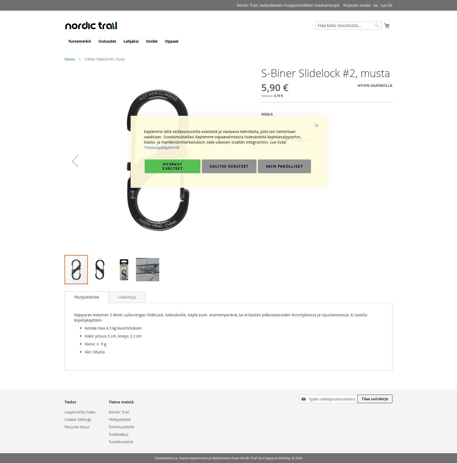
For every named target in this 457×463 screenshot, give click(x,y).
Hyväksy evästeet (172, 166)
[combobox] (348, 25)
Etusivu (70, 59)
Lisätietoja (127, 297)
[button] (75, 161)
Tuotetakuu (119, 434)
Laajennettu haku (80, 412)
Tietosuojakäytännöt (162, 147)
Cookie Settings (78, 419)
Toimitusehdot (121, 426)
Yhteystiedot (120, 419)
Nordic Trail (119, 412)
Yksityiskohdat (86, 297)
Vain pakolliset (284, 166)
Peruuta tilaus (77, 426)
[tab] (87, 297)
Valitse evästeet (229, 166)
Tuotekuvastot (121, 441)
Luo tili (386, 5)
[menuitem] (80, 41)
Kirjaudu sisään (357, 5)
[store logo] (91, 25)
